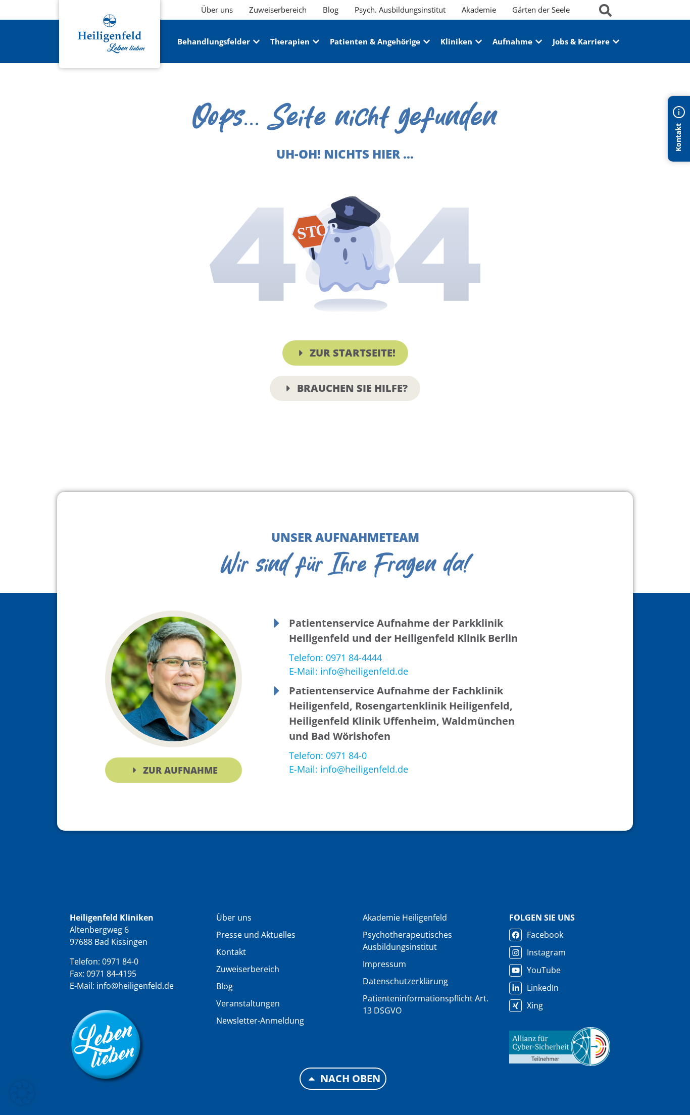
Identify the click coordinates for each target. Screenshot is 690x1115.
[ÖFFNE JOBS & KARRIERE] (616, 41)
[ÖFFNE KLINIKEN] (478, 41)
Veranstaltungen (248, 1003)
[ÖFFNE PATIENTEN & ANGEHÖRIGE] (426, 41)
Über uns (234, 917)
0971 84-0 (120, 961)
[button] (22, 1093)
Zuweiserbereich (247, 969)
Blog (224, 986)
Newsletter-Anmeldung (260, 1020)
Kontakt (231, 951)
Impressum (384, 964)
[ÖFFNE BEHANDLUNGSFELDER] (256, 41)
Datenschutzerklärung (405, 981)
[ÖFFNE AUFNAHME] (539, 41)
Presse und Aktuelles (255, 934)
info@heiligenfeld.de (135, 985)
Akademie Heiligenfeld (405, 917)
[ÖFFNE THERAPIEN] (316, 41)
